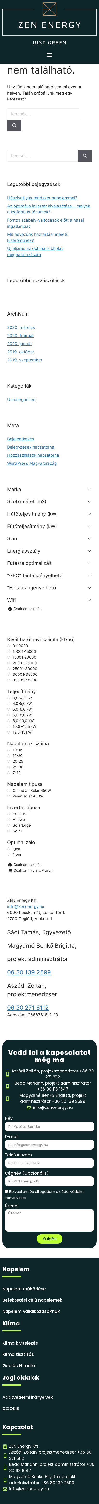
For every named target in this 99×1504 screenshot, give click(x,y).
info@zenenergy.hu (25, 906)
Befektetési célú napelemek (32, 1300)
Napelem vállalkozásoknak (31, 1311)
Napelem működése (24, 1289)
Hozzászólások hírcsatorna (33, 455)
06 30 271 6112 (28, 1007)
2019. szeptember (24, 360)
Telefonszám (18, 1155)
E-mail (11, 1137)
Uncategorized (21, 399)
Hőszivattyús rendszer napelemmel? (42, 197)
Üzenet (12, 1206)
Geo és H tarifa (18, 1365)
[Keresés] (14, 125)
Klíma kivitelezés (20, 1343)
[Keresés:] (43, 113)
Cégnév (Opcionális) (27, 1173)
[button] (50, 55)
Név (9, 1118)
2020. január (19, 343)
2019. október (20, 351)
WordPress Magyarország (32, 463)
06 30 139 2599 (29, 972)
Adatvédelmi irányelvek (27, 1397)
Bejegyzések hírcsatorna (30, 447)
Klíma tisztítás (18, 1354)
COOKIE (10, 1408)
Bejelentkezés (20, 439)
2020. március (21, 327)
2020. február (20, 335)
